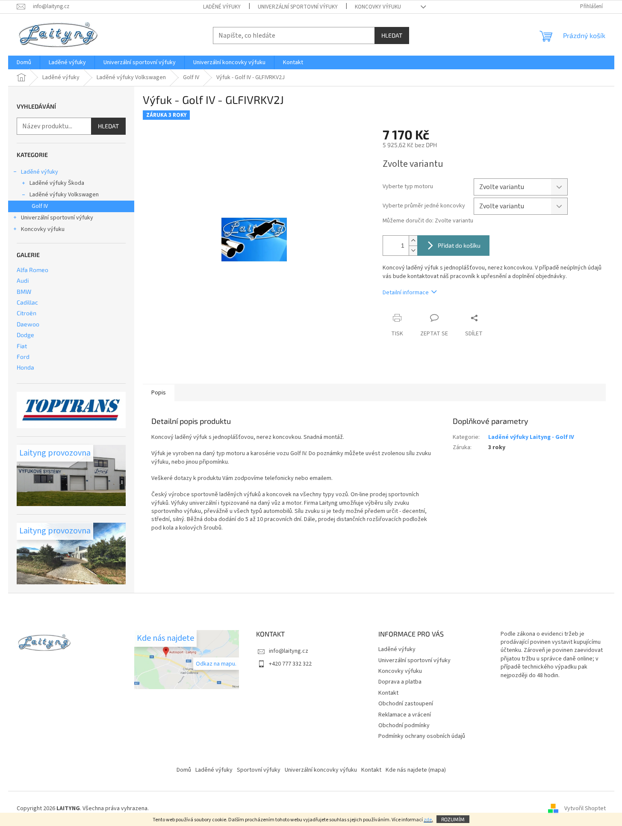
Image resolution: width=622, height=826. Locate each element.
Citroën (26, 313)
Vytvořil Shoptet (585, 808)
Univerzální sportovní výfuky (298, 7)
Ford (23, 356)
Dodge (25, 335)
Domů (184, 770)
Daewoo (28, 324)
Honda (25, 367)
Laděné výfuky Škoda (56, 183)
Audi (23, 280)
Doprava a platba (400, 682)
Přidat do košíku (459, 245)
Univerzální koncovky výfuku (321, 770)
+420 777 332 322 (290, 664)
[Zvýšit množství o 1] (413, 241)
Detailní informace (406, 292)
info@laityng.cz (288, 651)
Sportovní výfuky (258, 770)
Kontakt (388, 693)
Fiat (22, 346)
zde (428, 819)
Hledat (391, 35)
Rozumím (453, 819)
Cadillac (27, 302)
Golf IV (40, 206)
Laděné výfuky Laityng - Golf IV (531, 437)
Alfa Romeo (32, 269)
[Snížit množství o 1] (413, 250)
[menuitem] (24, 62)
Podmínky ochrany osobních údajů (421, 736)
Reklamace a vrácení (404, 715)
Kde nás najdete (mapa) (416, 770)
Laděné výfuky (222, 7)
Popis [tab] (158, 392)
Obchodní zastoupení (405, 703)
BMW (24, 291)
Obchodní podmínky (404, 725)
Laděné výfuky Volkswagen (64, 194)
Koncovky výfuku (378, 7)
